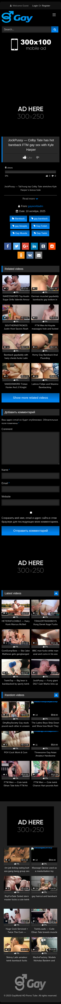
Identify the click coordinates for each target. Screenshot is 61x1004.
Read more (29, 198)
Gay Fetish (41, 226)
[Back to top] (51, 995)
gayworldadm (35, 206)
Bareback (20, 218)
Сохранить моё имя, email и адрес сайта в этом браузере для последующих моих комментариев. (30, 520)
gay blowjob (21, 226)
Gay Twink (42, 233)
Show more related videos (30, 397)
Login (35, 5)
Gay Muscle (21, 233)
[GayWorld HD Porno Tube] (25, 17)
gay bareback (41, 218)
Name (6, 470)
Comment (7, 429)
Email (6, 483)
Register (46, 5)
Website (6, 496)
